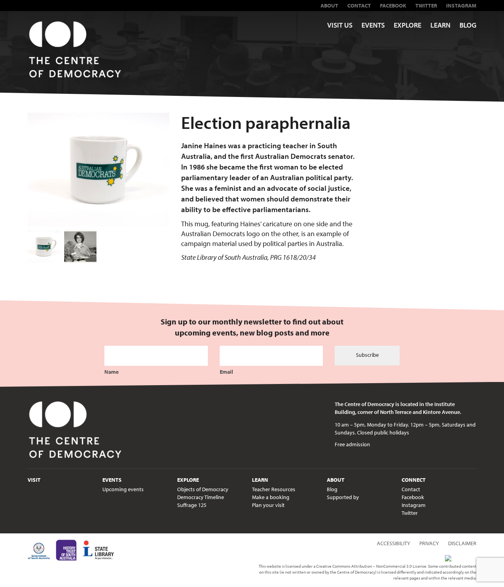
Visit (34, 479)
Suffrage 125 (191, 505)
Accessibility (393, 543)
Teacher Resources (273, 489)
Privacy (429, 543)
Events (373, 25)
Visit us (339, 25)
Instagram (461, 5)
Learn (440, 25)
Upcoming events (123, 489)
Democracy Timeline (200, 497)
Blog (468, 25)
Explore (407, 25)
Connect (414, 479)
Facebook (393, 5)
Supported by (343, 497)
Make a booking (270, 497)
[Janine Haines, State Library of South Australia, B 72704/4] (80, 246)
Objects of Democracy (202, 489)
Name (111, 372)
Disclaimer (462, 543)
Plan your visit (268, 505)
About (329, 5)
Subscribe (367, 354)
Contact (359, 5)
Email (226, 372)
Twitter (426, 5)
